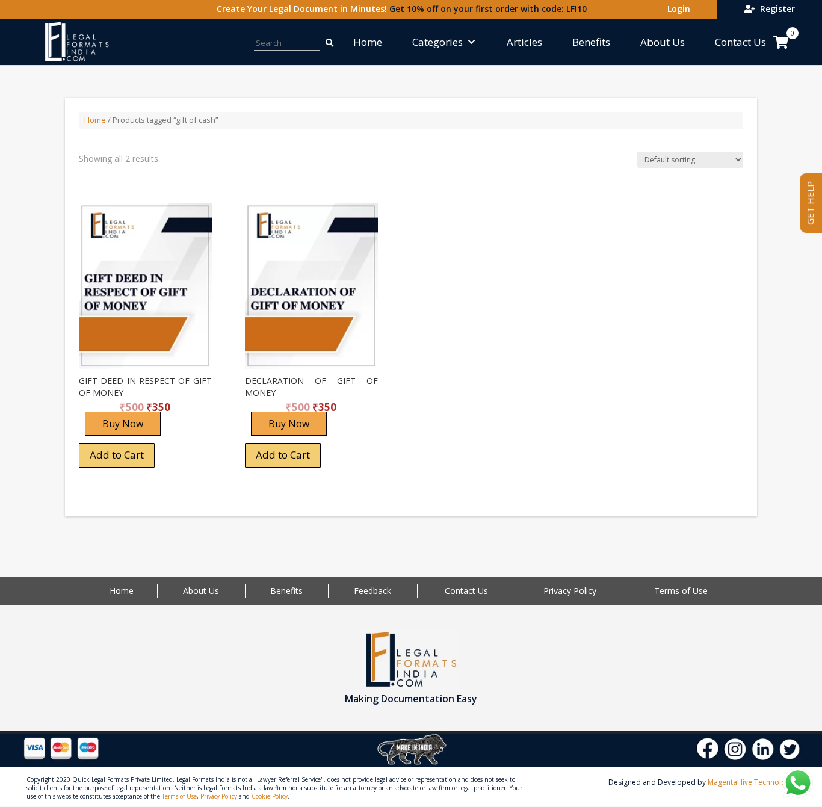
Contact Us (740, 42)
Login (676, 8)
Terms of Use (681, 590)
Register (775, 8)
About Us (662, 42)
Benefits (591, 42)
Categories (437, 42)
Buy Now (122, 423)
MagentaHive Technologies (754, 782)
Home (367, 42)
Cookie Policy (270, 796)
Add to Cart (117, 455)
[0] (780, 42)
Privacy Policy (569, 590)
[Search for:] (323, 42)
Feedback (372, 590)
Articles (524, 42)
